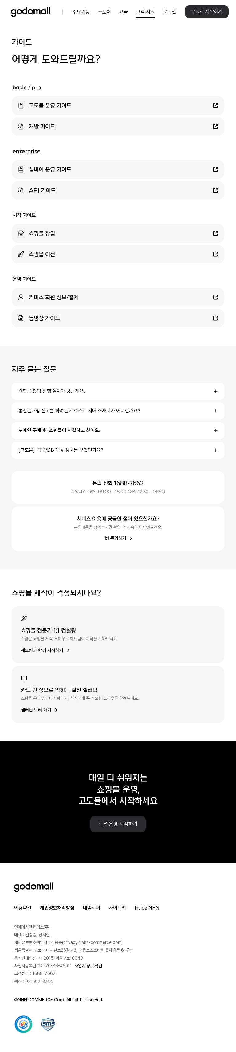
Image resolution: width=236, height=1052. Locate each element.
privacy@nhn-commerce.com (92, 942)
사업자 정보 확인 (88, 965)
